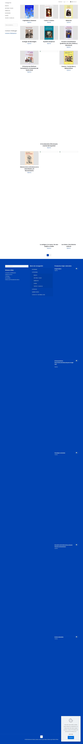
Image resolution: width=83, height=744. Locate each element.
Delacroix (69, 20)
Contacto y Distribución (10, 272)
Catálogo (7, 276)
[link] (64, 2)
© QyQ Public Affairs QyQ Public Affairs (49, 739)
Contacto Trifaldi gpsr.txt (10, 33)
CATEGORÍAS (35, 272)
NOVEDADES (34, 269)
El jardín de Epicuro (49, 41)
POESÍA (35, 283)
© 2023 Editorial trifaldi (30, 739)
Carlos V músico (49, 20)
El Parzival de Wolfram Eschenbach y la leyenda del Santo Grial (29, 68)
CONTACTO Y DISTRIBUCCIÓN (38, 294)
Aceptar (71, 737)
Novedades (7, 278)
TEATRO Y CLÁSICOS (38, 286)
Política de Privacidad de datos (12, 279)
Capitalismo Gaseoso (29, 20)
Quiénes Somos (8, 274)
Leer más (71, 734)
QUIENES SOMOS (35, 292)
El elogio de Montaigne (29, 41)
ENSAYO (35, 275)
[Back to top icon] (41, 736)
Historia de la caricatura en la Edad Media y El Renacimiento (29, 168)
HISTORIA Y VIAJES (38, 278)
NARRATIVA (36, 280)
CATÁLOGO (34, 289)
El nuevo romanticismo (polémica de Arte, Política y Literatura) (69, 43)
